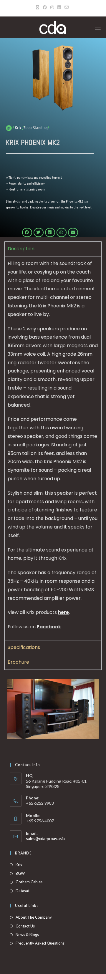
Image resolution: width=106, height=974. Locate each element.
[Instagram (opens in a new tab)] (52, 7)
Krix (19, 864)
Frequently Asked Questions (40, 943)
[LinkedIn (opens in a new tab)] (59, 7)
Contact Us (25, 926)
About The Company (34, 917)
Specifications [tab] (24, 647)
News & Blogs (27, 934)
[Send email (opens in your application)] (66, 7)
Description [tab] (21, 248)
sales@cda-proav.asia (45, 838)
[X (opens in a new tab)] (38, 7)
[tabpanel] (53, 448)
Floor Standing (36, 127)
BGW (20, 873)
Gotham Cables (29, 881)
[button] (27, 232)
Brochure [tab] (18, 662)
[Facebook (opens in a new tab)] (45, 7)
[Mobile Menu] (98, 27)
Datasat (22, 890)
